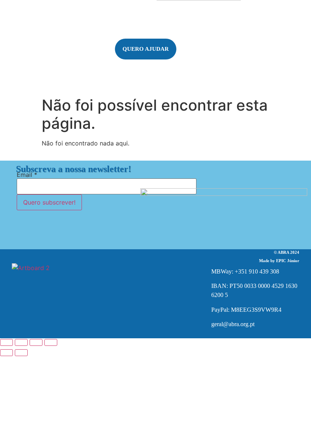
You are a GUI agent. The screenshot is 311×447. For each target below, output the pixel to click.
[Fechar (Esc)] (50, 342)
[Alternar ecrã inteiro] (21, 342)
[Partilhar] (36, 342)
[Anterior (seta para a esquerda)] (6, 352)
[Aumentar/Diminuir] (6, 342)
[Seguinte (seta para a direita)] (21, 352)
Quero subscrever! (49, 202)
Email (27, 175)
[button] (34, 66)
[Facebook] (117, 265)
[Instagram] (139, 265)
